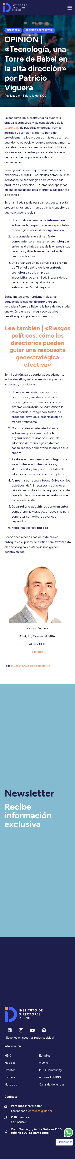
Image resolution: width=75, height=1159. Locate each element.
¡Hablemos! (64, 1142)
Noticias (9, 1062)
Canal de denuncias (51, 1084)
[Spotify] (44, 1030)
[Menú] (69, 8)
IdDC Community (50, 1070)
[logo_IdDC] (15, 8)
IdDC (7, 1055)
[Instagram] (21, 1030)
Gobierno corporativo (37, 665)
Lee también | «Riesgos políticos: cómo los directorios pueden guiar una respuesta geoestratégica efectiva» (37, 346)
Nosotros (10, 1084)
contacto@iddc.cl (40, 1111)
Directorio (17, 665)
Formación (11, 1077)
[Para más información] (7, 1107)
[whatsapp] (68, 1132)
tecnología (11, 127)
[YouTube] (32, 1030)
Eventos (9, 1070)
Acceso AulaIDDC (50, 1077)
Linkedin (37, 652)
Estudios (44, 1055)
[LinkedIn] (9, 1030)
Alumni (43, 1062)
